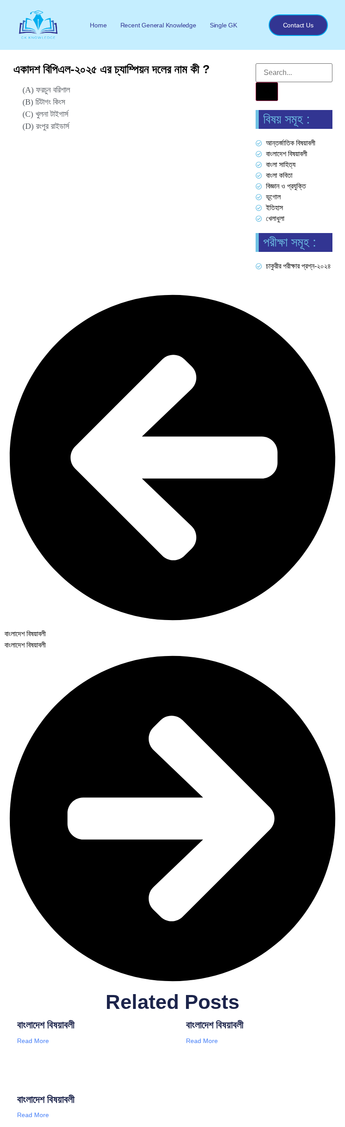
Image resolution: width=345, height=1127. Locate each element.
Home (98, 25)
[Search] (267, 91)
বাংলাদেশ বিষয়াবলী (46, 1024)
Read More (33, 1041)
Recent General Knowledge (158, 25)
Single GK (223, 25)
